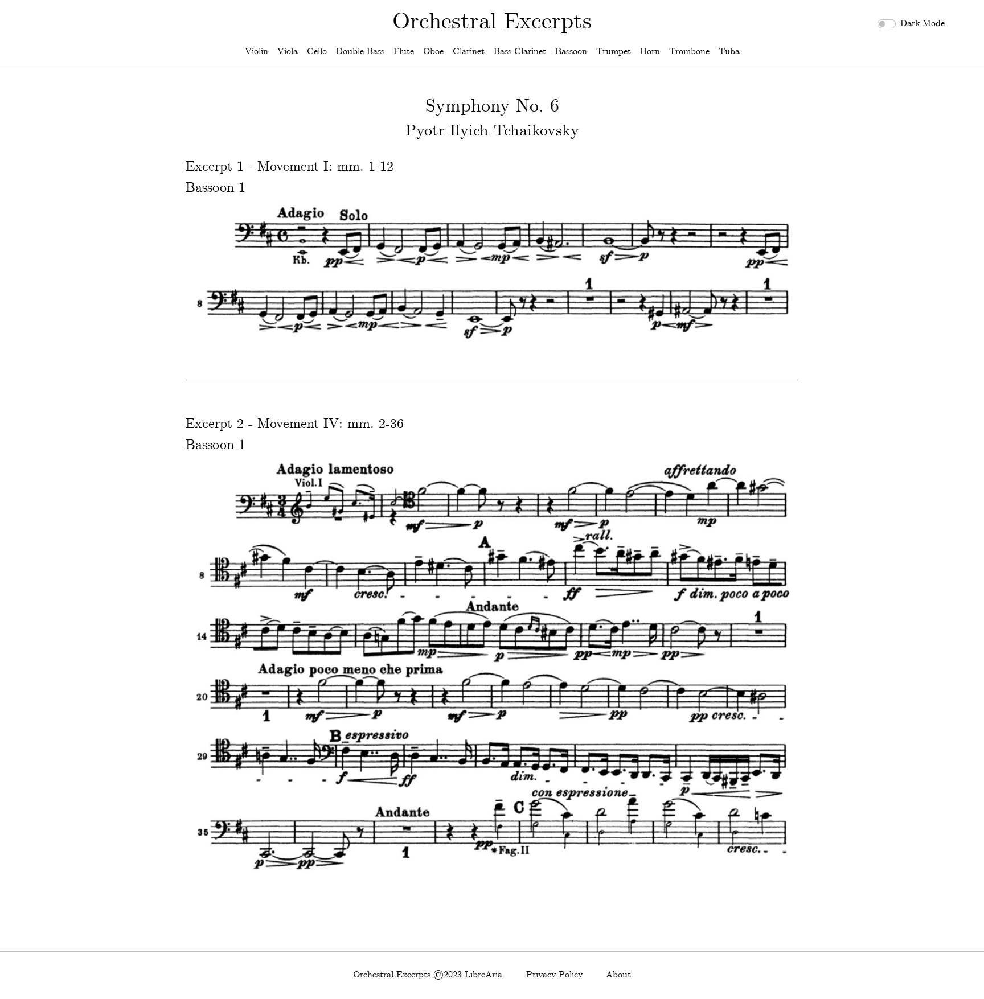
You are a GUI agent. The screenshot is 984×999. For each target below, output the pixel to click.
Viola (287, 51)
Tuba (729, 51)
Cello (317, 51)
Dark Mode (922, 24)
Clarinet (469, 51)
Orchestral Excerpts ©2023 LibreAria (427, 975)
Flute (403, 51)
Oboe (433, 51)
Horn (650, 51)
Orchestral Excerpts (492, 22)
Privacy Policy (554, 975)
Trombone (689, 51)
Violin (256, 51)
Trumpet (613, 51)
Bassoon (571, 51)
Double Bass (360, 51)
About (618, 975)
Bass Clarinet (520, 51)
